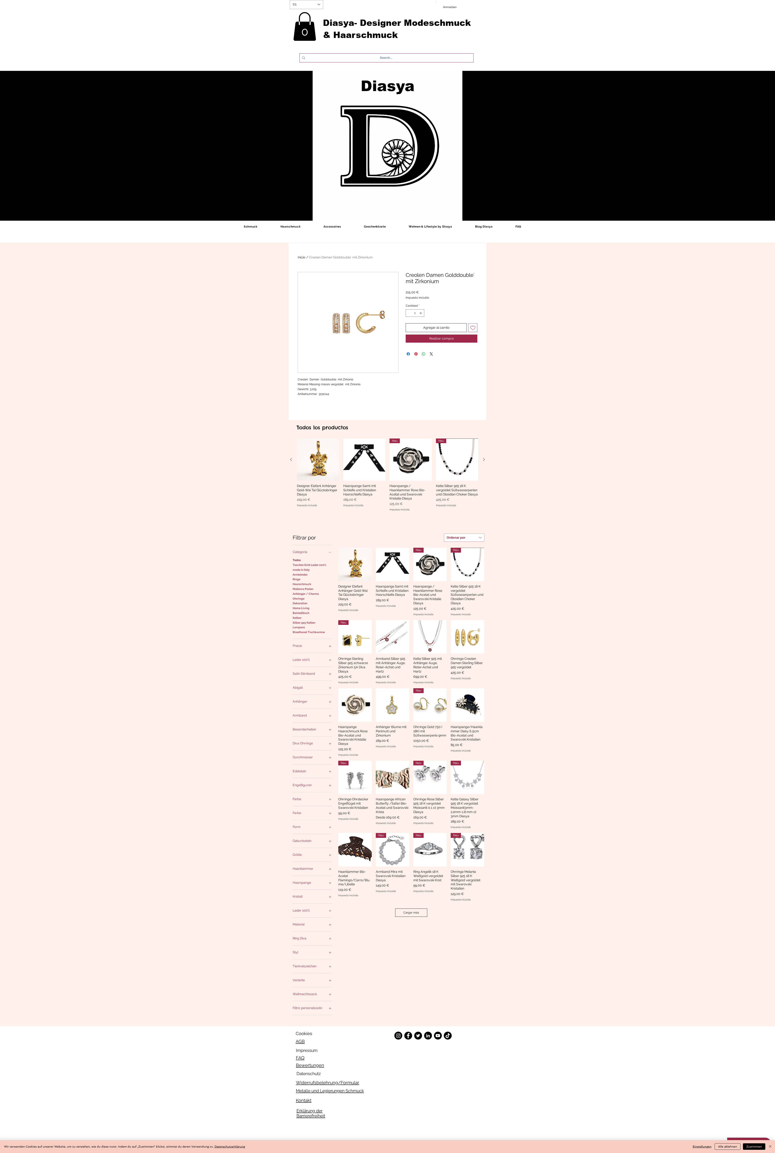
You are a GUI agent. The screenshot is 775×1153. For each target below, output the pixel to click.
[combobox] (464, 538)
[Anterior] (291, 459)
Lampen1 (299, 627)
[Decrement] (408, 313)
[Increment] (421, 313)
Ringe (296, 579)
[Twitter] (418, 1036)
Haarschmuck (302, 584)
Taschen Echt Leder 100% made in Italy (309, 567)
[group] (387, 475)
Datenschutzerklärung (230, 1146)
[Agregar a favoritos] (472, 327)
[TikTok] (448, 1036)
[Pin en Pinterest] (416, 353)
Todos (297, 560)
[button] (305, 26)
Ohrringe (298, 598)
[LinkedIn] (428, 1036)
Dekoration (300, 603)
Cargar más (411, 912)
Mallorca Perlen (303, 589)
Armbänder (300, 574)
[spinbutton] (415, 313)
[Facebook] (408, 1036)
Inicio (301, 257)
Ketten (297, 617)
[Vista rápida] (318, 460)
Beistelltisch (301, 613)
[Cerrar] (770, 1146)
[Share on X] (431, 353)
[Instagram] (398, 1036)
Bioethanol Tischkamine (309, 632)
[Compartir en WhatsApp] (423, 353)
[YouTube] (438, 1036)
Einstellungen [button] (702, 1146)
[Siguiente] (484, 459)
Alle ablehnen (727, 1146)
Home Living (301, 608)
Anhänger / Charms (306, 593)
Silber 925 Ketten (304, 622)
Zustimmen (754, 1146)
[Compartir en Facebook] (408, 353)
